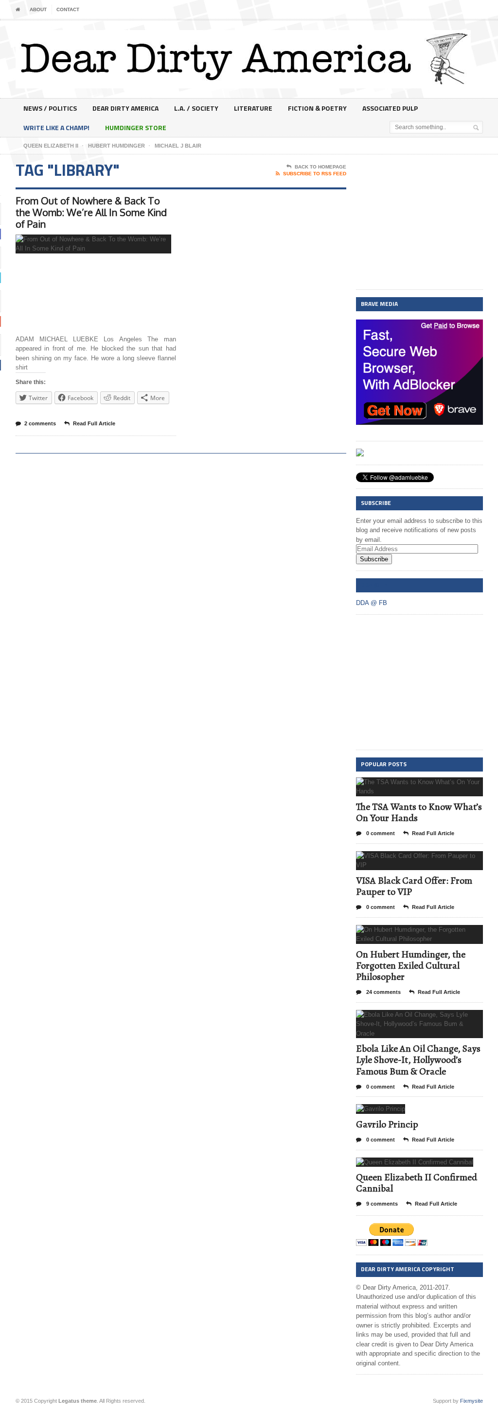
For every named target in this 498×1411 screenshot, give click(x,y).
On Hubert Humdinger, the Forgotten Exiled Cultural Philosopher (410, 965)
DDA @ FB (374, 584)
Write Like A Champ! (56, 127)
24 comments (383, 992)
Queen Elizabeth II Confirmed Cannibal (416, 1183)
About (38, 9)
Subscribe (374, 559)
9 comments (381, 1204)
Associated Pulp (390, 108)
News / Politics (50, 108)
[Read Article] (105, 243)
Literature (253, 108)
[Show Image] (81, 243)
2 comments (40, 423)
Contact (67, 9)
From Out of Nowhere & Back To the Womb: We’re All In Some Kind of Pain (91, 212)
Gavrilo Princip (387, 1124)
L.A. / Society (196, 108)
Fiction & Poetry (317, 108)
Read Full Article (94, 423)
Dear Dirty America (125, 108)
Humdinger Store (135, 127)
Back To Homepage (320, 166)
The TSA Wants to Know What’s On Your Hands (419, 812)
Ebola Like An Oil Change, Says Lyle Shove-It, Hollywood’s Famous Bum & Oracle (418, 1059)
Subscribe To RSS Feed (314, 173)
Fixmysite (471, 1401)
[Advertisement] (419, 222)
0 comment (380, 833)
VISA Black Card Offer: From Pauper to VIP (414, 886)
